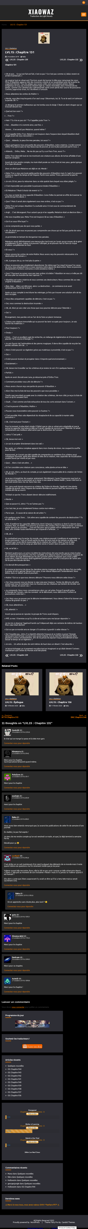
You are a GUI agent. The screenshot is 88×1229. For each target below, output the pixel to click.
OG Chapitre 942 (14, 1076)
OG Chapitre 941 (14, 1079)
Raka (24, 57)
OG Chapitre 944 (14, 1069)
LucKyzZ (15, 856)
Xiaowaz (41, 11)
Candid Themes (68, 1222)
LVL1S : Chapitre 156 (60, 702)
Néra (10, 1177)
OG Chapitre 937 (14, 1092)
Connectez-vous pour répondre (17, 743)
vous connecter (18, 1007)
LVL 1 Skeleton (11, 48)
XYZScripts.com (56, 1228)
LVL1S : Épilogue (14, 702)
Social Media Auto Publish (35, 1228)
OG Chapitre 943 (14, 1072)
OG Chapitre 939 (14, 1086)
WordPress (35, 1222)
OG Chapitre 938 (14, 1089)
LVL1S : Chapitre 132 (69, 60)
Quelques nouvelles (16, 1066)
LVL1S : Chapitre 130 (19, 60)
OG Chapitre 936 (14, 1095)
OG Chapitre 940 (14, 1082)
